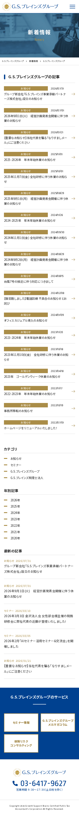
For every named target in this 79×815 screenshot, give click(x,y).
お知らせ (16, 458)
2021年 (15, 532)
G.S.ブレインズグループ (30, 6)
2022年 (15, 525)
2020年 (15, 538)
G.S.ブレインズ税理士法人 (27, 478)
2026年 (15, 500)
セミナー (16, 465)
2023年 (15, 519)
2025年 (15, 506)
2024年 (15, 513)
